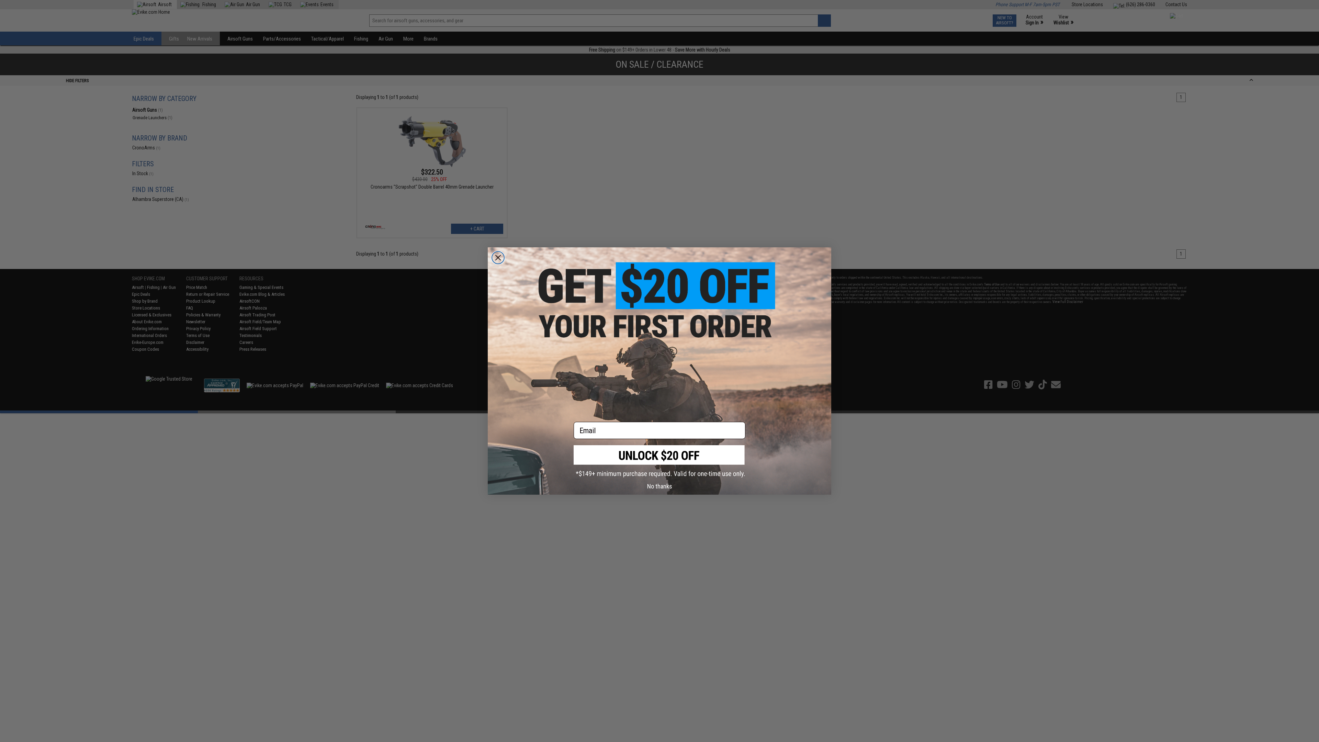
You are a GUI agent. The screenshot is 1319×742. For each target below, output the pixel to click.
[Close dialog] (498, 257)
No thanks (659, 486)
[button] (659, 461)
